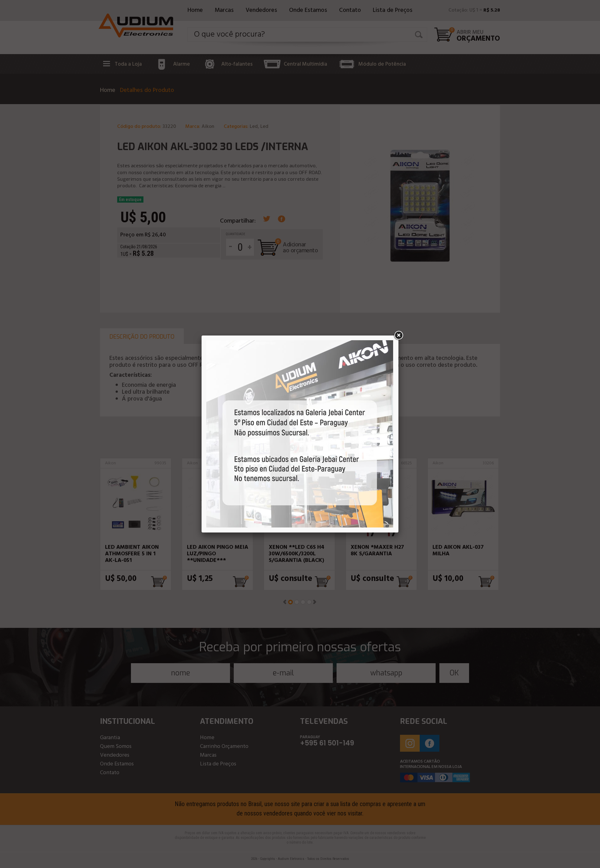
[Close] (398, 335)
